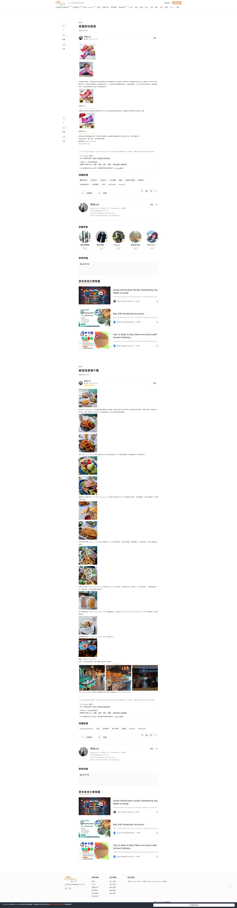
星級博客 (114, 7)
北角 (97, 728)
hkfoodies (142, 728)
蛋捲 (120, 180)
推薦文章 (105, 7)
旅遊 (141, 7)
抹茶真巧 (94, 180)
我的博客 (113, 893)
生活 (161, 7)
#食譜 (144, 881)
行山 (171, 7)
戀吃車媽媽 (84, 245)
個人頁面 (113, 881)
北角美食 (106, 728)
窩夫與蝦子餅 (102, 245)
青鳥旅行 (141, 180)
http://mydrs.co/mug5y (87, 134)
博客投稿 (95, 896)
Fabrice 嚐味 (118, 245)
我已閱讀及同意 (194, 905)
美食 (136, 7)
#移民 (164, 881)
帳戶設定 (113, 884)
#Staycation (157, 881)
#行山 (134, 881)
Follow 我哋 (119, 168)
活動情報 (124, 164)
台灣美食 (95, 184)
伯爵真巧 (103, 180)
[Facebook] (63, 142)
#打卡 (139, 881)
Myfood (122, 184)
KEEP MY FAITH (152, 245)
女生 (146, 7)
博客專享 (122, 7)
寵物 (166, 7)
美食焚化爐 (135, 245)
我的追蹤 (113, 890)
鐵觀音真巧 (84, 180)
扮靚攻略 (116, 164)
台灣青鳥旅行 (84, 184)
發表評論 (84, 264)
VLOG (131, 7)
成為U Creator (88, 7)
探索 (99, 7)
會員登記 (167, 3)
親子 (156, 7)
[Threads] (63, 152)
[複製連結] (63, 158)
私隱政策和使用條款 (57, 904)
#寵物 (129, 881)
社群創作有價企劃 (62, 7)
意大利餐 (115, 728)
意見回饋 (95, 893)
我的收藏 (113, 887)
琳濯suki (87, 36)
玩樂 (151, 7)
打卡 (90, 164)
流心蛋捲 (113, 180)
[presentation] (78, 237)
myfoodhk (112, 184)
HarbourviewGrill (86, 728)
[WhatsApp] (63, 147)
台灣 (103, 184)
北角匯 (123, 728)
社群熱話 (75, 7)
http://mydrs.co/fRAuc (87, 108)
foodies (132, 728)
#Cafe (149, 881)
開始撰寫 (177, 3)
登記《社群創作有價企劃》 (102, 158)
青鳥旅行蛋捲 (130, 180)
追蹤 (154, 38)
